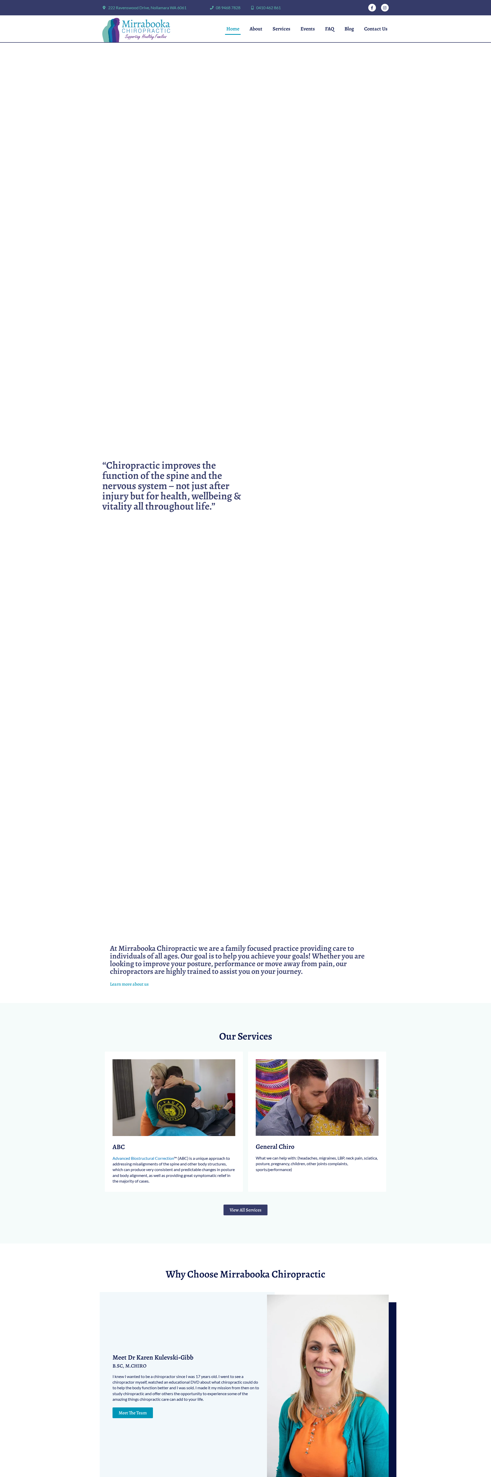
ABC (119, 1146)
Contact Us (375, 28)
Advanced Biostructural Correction (143, 1158)
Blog (349, 28)
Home (232, 28)
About (256, 28)
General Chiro (275, 1146)
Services (281, 28)
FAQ (329, 28)
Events (307, 28)
